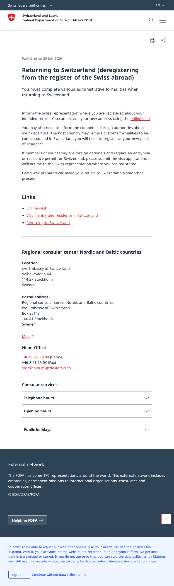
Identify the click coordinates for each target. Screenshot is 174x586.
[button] (166, 519)
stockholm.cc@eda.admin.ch (46, 367)
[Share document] (163, 40)
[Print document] (152, 40)
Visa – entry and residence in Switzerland (62, 215)
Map (26, 336)
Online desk (37, 208)
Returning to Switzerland (48, 222)
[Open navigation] (162, 20)
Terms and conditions (140, 561)
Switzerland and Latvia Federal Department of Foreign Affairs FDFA (57, 17)
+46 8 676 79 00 (35, 357)
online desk (140, 118)
